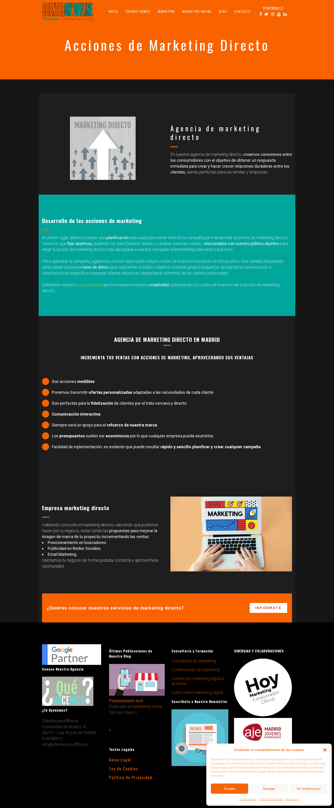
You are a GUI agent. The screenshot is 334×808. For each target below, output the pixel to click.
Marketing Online (147, 706)
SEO (113, 712)
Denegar (269, 789)
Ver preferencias (309, 789)
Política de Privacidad (271, 799)
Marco (131, 712)
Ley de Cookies (248, 799)
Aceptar (229, 789)
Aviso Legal (292, 799)
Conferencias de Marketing (195, 669)
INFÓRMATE (268, 608)
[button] (325, 750)
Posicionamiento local (126, 700)
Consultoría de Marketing (194, 661)
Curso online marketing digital (197, 692)
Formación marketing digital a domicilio (198, 681)
